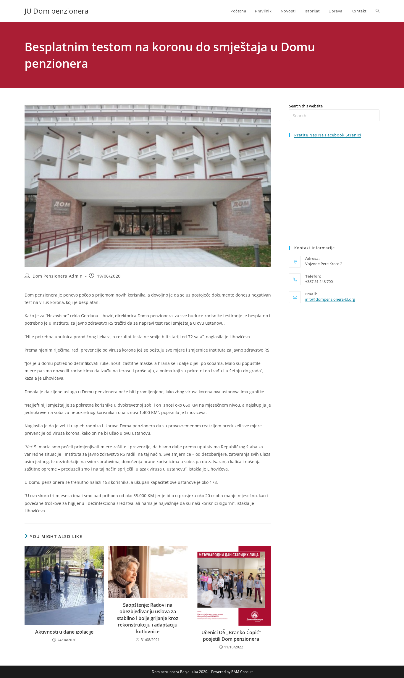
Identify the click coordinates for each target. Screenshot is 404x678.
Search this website (306, 106)
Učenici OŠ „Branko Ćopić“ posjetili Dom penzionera (231, 635)
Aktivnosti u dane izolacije (64, 632)
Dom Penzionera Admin (58, 276)
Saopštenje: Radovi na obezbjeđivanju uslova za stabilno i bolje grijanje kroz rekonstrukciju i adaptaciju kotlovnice (147, 618)
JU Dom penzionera (56, 11)
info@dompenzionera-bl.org (330, 299)
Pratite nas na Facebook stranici (327, 135)
